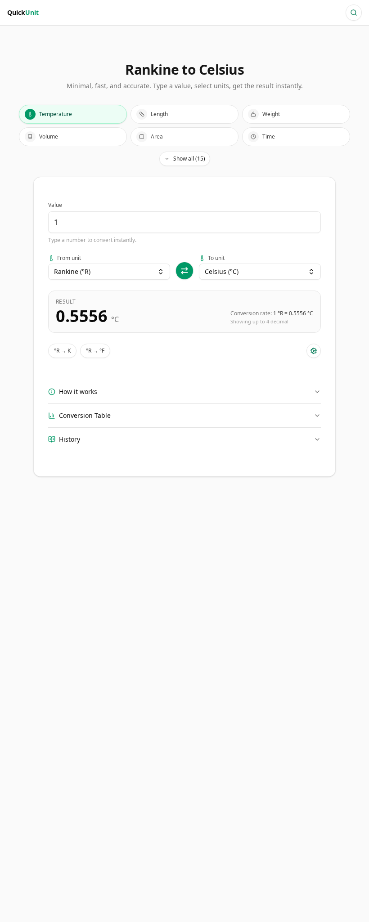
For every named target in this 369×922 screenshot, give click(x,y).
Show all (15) (189, 158)
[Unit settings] (313, 351)
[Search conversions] (354, 12)
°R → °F (95, 350)
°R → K (62, 350)
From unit (69, 258)
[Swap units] (185, 271)
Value (55, 205)
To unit (216, 258)
